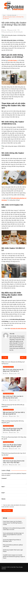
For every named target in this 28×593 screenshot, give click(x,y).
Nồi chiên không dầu (18, 31)
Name (3, 486)
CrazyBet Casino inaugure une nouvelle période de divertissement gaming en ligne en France (14, 556)
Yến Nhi (4, 30)
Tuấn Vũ (6, 373)
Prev (6, 357)
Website (3, 498)
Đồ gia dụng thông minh (8, 31)
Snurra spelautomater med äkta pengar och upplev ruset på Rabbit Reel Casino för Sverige (13, 535)
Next (22, 357)
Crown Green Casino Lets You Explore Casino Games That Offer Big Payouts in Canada (12, 523)
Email (3, 492)
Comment (4, 478)
